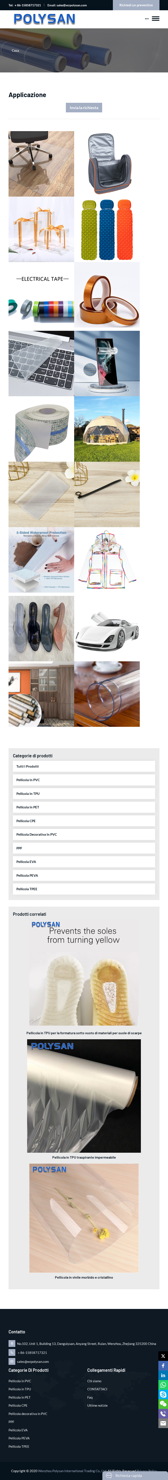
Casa (15, 50)
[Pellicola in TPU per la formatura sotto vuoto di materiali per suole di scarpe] (84, 973)
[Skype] (163, 1394)
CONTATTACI (97, 1389)
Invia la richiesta (84, 107)
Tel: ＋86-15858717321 (25, 5)
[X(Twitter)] (163, 1356)
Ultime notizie (97, 1405)
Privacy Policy (147, 1471)
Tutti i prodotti (27, 766)
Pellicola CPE (26, 821)
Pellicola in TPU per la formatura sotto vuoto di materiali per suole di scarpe (84, 1033)
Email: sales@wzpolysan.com (67, 5)
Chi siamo (94, 1381)
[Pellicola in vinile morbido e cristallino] (84, 1218)
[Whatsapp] (163, 1385)
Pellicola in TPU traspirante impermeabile (84, 1157)
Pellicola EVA (26, 862)
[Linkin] (163, 1375)
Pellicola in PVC (28, 780)
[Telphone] (163, 1413)
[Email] (163, 1423)
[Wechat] (163, 1404)
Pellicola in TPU (28, 794)
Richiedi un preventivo (136, 5)
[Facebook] (163, 1365)
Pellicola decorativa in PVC (36, 834)
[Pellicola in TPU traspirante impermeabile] (84, 1096)
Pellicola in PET (27, 807)
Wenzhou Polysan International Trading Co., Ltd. (72, 1471)
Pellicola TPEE (26, 889)
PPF (19, 848)
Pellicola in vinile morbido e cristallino (84, 1277)
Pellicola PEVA (27, 875)
